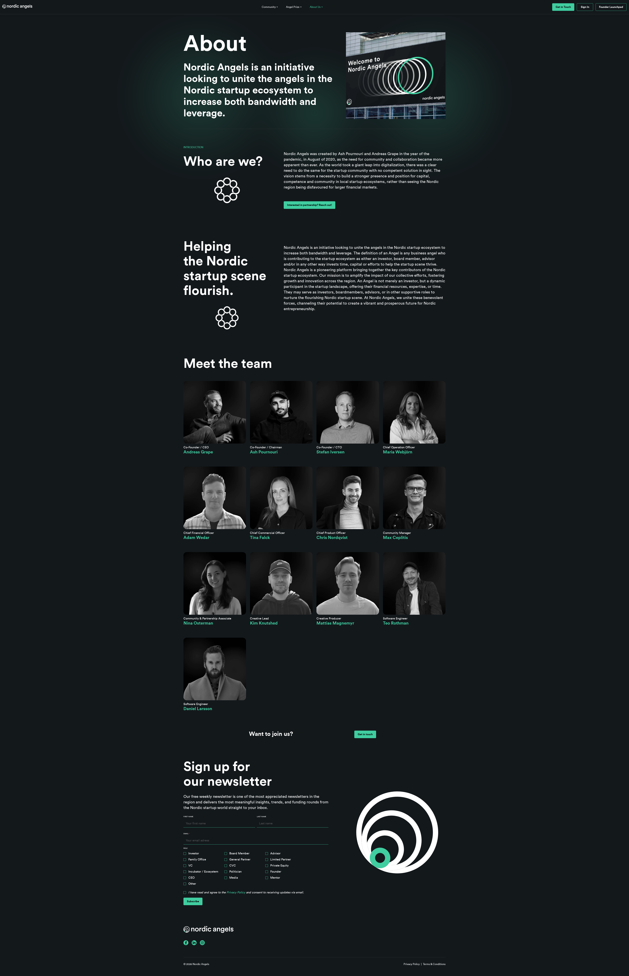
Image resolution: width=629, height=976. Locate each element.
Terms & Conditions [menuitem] (434, 964)
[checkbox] (255, 869)
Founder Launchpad (611, 7)
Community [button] (269, 7)
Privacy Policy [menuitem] (412, 964)
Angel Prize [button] (292, 7)
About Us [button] (315, 7)
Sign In (585, 7)
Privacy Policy (236, 892)
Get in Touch (563, 7)
